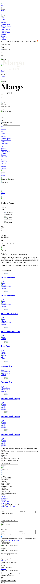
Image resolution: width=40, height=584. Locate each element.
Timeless (3, 163)
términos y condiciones (12, 540)
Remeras (3, 148)
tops (2, 146)
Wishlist (3, 12)
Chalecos (3, 36)
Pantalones (4, 31)
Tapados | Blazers (6, 24)
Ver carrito (4, 560)
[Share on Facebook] (1, 196)
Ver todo (3, 22)
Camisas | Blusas (6, 26)
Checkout (3, 569)
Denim (3, 27)
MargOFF (4, 156)
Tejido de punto (5, 32)
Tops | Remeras (5, 29)
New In (3, 126)
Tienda (3, 133)
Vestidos (3, 34)
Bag (2, 6)
